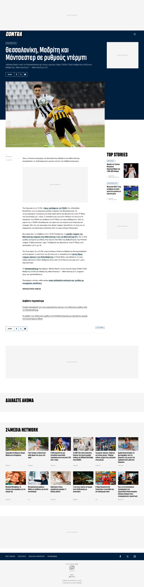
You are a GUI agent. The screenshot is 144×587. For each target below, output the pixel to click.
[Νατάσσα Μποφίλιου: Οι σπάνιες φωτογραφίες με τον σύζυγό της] (16, 478)
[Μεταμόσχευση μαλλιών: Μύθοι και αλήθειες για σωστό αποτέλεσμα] (38, 478)
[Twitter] (21, 74)
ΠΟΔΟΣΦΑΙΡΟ (112, 183)
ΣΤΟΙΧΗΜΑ (100, 327)
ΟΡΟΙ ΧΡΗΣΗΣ (10, 556)
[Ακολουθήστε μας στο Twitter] (128, 556)
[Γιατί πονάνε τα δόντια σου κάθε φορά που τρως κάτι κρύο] (38, 444)
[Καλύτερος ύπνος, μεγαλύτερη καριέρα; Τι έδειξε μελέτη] (61, 478)
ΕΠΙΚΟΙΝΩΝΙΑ (52, 556)
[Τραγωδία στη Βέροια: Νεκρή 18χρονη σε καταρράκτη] (16, 444)
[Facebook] (16, 74)
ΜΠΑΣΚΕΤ (111, 161)
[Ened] (72, 576)
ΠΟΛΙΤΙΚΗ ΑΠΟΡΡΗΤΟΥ (37, 556)
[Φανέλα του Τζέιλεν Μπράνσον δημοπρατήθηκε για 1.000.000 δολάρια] (131, 170)
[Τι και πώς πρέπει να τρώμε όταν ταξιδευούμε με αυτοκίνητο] (83, 478)
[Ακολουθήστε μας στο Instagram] (135, 556)
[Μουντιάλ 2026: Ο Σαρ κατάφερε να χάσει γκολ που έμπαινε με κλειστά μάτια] (131, 193)
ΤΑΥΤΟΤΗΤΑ (22, 556)
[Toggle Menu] (134, 34)
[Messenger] (25, 74)
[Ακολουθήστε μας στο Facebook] (120, 556)
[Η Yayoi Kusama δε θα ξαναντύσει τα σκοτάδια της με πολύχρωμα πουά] (106, 478)
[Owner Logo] (72, 568)
